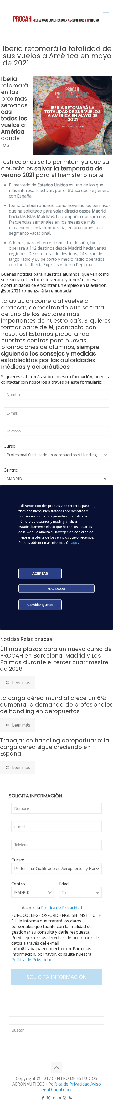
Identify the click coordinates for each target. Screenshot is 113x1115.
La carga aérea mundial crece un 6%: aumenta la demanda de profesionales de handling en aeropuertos (56, 704)
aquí (74, 543)
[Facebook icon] (43, 1097)
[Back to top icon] (56, 1067)
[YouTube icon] (54, 1097)
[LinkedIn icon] (59, 1097)
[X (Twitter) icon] (48, 1097)
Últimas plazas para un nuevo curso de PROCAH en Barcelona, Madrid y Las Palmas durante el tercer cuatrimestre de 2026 (56, 659)
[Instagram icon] (65, 1097)
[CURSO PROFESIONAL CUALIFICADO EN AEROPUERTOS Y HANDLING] (56, 18)
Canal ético (62, 1089)
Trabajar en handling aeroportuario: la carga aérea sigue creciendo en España (54, 747)
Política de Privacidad (61, 908)
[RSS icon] (70, 1097)
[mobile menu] (105, 10)
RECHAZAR (56, 588)
